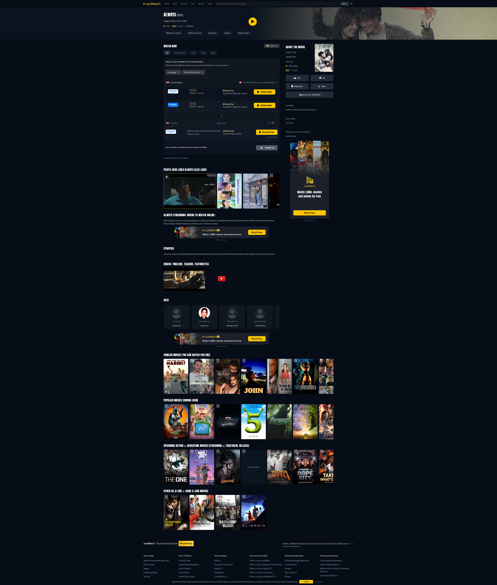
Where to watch (173, 33)
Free (194, 52)
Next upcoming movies (294, 556)
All (167, 52)
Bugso (146, 568)
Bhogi (287, 576)
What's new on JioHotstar (261, 572)
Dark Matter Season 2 (330, 564)
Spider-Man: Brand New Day (156, 560)
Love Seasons (291, 564)
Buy (213, 52)
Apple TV (218, 568)
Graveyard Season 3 (329, 575)
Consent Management (291, 546)
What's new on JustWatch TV (263, 576)
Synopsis (213, 33)
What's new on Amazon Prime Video (266, 564)
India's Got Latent (187, 576)
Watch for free (194, 33)
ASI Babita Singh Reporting (297, 560)
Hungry (288, 568)
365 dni (146, 576)
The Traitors (184, 572)
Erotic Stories (185, 568)
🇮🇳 (270, 46)
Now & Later (149, 564)
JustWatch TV (220, 576)
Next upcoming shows (329, 556)
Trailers (227, 33)
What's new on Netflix (259, 560)
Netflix (217, 560)
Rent (203, 52)
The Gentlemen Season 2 (331, 560)
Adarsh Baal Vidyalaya (189, 564)
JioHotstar (219, 572)
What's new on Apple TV (261, 568)
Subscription (180, 52)
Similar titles (243, 33)
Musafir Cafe (184, 560)
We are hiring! (186, 543)
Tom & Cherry (291, 572)
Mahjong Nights (150, 572)
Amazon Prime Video (223, 564)
